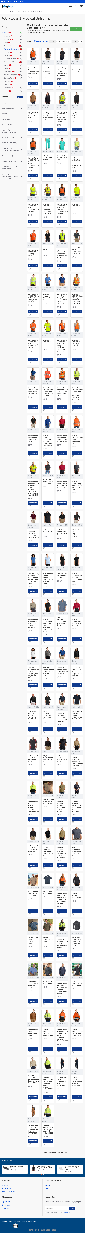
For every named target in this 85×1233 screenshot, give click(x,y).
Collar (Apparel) (9, 143)
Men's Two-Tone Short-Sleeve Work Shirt (62, 758)
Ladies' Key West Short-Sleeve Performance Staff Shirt (62, 71)
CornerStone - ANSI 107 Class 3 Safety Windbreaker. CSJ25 (62, 943)
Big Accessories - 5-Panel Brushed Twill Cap (72, 1168)
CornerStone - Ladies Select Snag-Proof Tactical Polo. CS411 (77, 577)
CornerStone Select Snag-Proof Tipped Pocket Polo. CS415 (77, 485)
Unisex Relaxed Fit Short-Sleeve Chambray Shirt (62, 621)
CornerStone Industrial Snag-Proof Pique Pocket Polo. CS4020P (62, 299)
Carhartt (60, 795)
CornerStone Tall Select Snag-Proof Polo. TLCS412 (33, 534)
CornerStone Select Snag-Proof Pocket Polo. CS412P (62, 438)
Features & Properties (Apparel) (11, 149)
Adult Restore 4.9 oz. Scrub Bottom (48, 158)
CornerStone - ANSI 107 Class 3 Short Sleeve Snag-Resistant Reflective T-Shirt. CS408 (62, 345)
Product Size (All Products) (9, 168)
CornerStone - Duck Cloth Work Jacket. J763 (33, 1032)
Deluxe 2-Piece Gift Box (17, 1167)
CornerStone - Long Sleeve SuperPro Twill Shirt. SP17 (77, 622)
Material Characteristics (9, 131)
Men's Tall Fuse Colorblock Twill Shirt (47, 71)
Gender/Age (7, 119)
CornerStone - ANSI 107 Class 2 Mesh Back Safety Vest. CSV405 (33, 298)
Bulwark (30, 1071)
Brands (5, 114)
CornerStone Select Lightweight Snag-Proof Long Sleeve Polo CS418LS (48, 440)
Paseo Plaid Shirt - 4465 (47, 982)
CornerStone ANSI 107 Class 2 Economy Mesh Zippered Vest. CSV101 (33, 162)
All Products (9, 11)
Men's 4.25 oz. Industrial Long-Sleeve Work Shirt (33, 848)
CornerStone (32, 61)
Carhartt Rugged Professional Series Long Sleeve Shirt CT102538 (62, 852)
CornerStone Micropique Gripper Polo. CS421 (48, 297)
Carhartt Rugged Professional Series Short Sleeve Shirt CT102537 (76, 806)
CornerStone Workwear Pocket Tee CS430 (33, 115)
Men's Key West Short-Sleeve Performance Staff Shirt (77, 533)
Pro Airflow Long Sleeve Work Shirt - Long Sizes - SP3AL (76, 941)
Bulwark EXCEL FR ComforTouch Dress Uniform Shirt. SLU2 (33, 1079)
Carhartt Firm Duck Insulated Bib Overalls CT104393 (62, 1081)
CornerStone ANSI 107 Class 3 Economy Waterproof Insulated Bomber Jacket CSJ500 (62, 1035)
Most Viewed (7, 1160)
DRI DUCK (31, 887)
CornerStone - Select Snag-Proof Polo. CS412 (33, 438)
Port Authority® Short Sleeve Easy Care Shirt (76, 851)
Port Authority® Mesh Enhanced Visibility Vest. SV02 (77, 162)
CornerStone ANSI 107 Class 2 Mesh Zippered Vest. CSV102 (33, 208)
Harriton (60, 61)
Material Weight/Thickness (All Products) (10, 176)
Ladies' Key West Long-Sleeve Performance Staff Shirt (77, 671)
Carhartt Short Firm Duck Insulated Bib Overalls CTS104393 (77, 1081)
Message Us (76, 28)
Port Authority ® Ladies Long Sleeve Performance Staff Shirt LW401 (33, 672)
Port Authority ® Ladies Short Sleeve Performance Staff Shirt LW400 (33, 578)
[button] (41, 1174)
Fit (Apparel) (7, 156)
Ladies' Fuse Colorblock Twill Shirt (62, 575)
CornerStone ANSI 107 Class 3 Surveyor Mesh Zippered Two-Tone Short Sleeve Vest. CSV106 (33, 488)
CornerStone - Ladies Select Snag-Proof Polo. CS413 (33, 391)
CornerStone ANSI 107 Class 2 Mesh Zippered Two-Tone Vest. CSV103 (48, 208)
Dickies (45, 243)
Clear (20, 97)
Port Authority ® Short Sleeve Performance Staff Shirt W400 (48, 578)
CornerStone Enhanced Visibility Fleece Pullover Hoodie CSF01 (33, 806)
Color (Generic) (9, 161)
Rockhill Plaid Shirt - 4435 (48, 892)
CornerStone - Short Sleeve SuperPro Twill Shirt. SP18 (62, 484)
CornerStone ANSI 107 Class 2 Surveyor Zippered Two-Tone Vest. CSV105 (77, 299)
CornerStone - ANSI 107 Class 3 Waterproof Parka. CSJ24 (77, 1032)
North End (46, 61)
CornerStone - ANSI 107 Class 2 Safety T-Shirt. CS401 (33, 253)
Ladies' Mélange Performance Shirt (77, 115)
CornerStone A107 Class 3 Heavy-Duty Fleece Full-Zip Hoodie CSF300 (62, 898)
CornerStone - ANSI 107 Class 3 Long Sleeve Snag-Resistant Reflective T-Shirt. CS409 (77, 393)
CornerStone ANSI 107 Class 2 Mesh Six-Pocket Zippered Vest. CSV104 (62, 208)
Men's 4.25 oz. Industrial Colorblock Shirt (33, 758)
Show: (75, 41)
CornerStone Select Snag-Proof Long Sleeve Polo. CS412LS (33, 623)
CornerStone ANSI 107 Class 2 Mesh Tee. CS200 (77, 207)
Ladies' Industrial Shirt (46, 250)
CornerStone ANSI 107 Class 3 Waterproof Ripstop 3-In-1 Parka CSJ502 (48, 1129)
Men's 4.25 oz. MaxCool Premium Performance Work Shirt (77, 715)
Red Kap (45, 795)
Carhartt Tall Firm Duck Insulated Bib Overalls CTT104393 (33, 1129)
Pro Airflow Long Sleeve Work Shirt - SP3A (33, 984)
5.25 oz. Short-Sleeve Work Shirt (48, 531)
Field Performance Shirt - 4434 (77, 983)
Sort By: (52, 41)
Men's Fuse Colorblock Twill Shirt (76, 70)
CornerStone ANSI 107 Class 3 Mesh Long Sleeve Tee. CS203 (77, 439)
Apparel (18, 11)
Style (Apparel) (8, 108)
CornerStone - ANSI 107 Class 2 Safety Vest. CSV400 (77, 343)
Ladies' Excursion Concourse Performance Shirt (48, 851)
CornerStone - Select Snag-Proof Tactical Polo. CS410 (62, 670)
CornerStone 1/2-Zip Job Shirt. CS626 (76, 895)
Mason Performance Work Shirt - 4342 (48, 940)
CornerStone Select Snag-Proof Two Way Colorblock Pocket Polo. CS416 (47, 625)
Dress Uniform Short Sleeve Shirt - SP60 (48, 801)
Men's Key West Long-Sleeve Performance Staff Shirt (33, 715)
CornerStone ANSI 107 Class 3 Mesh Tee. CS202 (48, 343)
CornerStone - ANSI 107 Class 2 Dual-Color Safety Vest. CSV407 (62, 391)
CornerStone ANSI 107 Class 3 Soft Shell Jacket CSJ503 (48, 1032)
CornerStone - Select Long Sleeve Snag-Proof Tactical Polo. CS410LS (77, 761)
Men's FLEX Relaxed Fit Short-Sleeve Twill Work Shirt (47, 715)
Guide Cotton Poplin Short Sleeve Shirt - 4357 (33, 940)
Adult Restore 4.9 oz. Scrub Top (62, 158)
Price (4, 103)
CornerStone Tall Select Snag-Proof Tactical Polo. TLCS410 (62, 717)
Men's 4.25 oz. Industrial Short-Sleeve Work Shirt (77, 251)
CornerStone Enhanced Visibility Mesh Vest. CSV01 (33, 71)
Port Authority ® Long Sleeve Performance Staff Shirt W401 (48, 671)
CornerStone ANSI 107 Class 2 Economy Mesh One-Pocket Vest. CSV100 (62, 116)
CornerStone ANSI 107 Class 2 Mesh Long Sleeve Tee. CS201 (33, 344)
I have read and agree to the (58, 1212)
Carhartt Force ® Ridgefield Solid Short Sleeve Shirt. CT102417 (61, 806)
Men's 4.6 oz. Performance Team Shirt (48, 481)
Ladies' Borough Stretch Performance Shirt (48, 116)
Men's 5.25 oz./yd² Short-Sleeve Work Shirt (62, 532)
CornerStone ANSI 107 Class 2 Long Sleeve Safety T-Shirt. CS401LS (48, 391)
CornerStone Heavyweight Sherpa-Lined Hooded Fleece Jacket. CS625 (62, 988)
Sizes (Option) (8, 138)
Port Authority (76, 151)
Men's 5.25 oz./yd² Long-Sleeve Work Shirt (48, 758)
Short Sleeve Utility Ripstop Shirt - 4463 (33, 893)
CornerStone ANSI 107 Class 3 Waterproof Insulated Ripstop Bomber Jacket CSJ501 (48, 1083)
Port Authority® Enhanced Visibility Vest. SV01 (62, 254)
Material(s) (7, 125)
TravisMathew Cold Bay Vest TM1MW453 (44, 1167)
